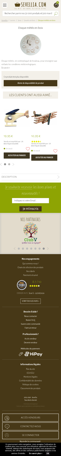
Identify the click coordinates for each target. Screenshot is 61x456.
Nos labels (30, 271)
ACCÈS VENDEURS (30, 417)
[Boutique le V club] (31, 233)
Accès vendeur (30, 339)
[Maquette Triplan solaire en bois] (44, 118)
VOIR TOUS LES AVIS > (30, 301)
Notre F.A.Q (30, 320)
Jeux (19, 20)
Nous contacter (30, 316)
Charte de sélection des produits (30, 267)
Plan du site (30, 369)
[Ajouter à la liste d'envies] (28, 149)
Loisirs (12, 20)
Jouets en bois (29, 20)
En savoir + (5, 68)
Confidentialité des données (30, 381)
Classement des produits (30, 388)
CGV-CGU (30, 373)
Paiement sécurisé (30, 275)
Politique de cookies (31, 385)
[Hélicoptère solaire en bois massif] (17, 118)
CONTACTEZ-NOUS (30, 426)
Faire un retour (30, 328)
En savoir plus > (35, 453)
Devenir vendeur (30, 343)
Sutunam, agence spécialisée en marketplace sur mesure (30, 406)
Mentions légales (30, 377)
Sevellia (4, 20)
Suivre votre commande (30, 324)
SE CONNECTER (30, 435)
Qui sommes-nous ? (30, 264)
